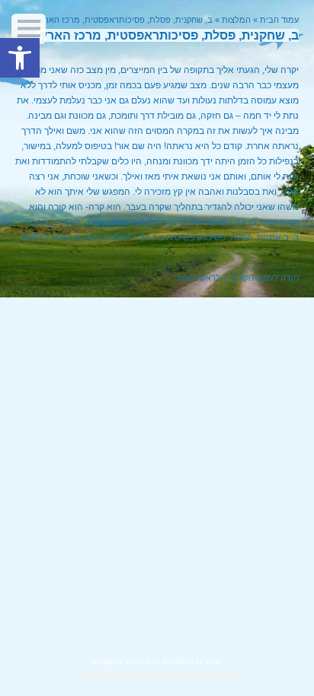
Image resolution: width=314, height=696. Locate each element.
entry (214, 662)
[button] (20, 58)
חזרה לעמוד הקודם (265, 277)
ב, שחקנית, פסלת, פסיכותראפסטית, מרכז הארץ (126, 19)
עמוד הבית (279, 19)
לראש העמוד (197, 277)
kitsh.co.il (140, 662)
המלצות (236, 19)
